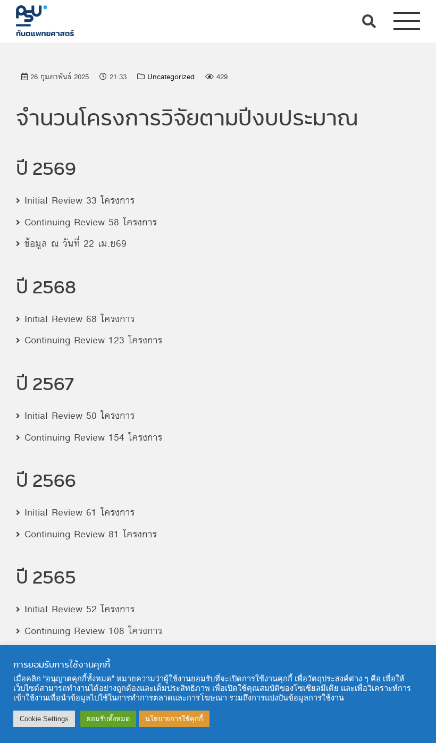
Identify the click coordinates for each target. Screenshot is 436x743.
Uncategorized (171, 77)
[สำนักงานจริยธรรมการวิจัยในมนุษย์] (45, 18)
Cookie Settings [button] (44, 719)
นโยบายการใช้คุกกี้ (174, 719)
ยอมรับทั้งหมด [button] (108, 719)
